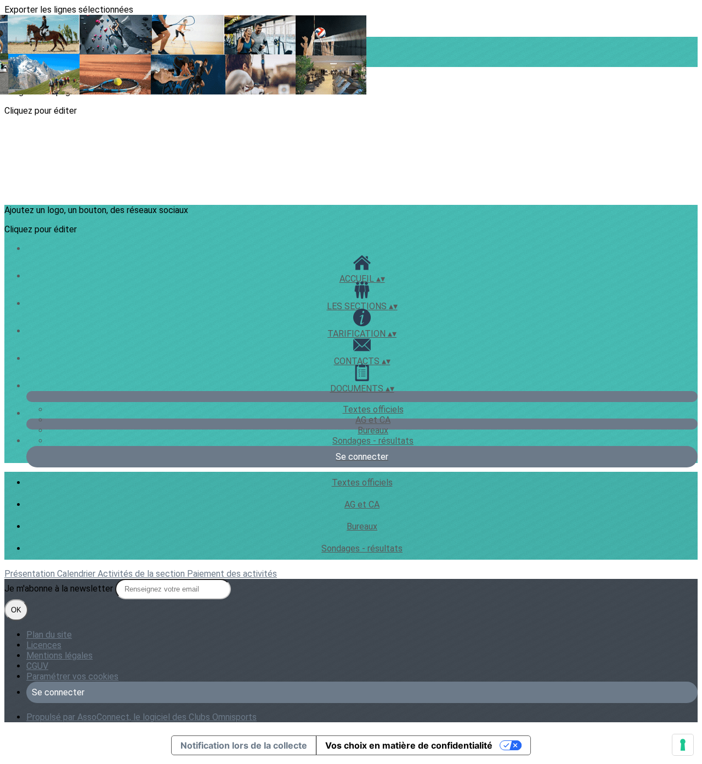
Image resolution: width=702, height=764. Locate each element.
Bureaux (373, 430)
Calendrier (77, 573)
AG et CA (372, 420)
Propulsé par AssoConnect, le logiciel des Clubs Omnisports (141, 717)
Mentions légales (59, 655)
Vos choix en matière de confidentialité (408, 745)
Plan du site (49, 634)
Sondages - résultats (373, 441)
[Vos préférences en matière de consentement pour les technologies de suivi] (682, 744)
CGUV (37, 666)
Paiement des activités (232, 573)
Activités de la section (142, 573)
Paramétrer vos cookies (72, 676)
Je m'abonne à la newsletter (59, 588)
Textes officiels (373, 409)
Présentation (30, 573)
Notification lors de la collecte (243, 745)
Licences (43, 645)
